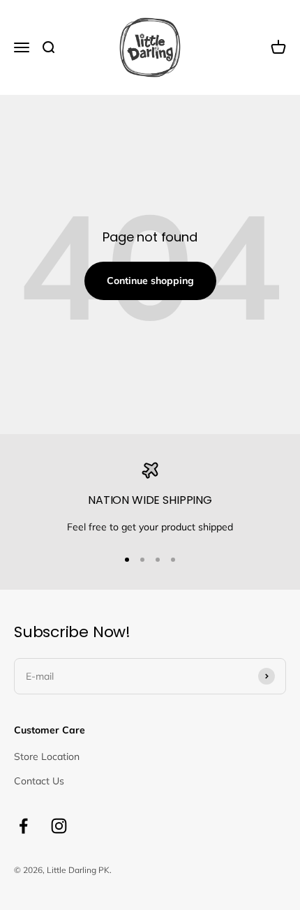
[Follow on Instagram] (59, 825)
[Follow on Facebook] (23, 825)
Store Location (47, 756)
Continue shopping (150, 280)
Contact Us (39, 781)
